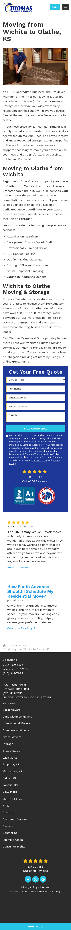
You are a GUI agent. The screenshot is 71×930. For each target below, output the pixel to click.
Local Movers (12, 710)
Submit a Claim (13, 839)
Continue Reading (19, 628)
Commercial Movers (16, 730)
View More (10, 791)
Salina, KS (9, 778)
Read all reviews (18, 567)
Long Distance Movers (17, 716)
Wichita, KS (10, 757)
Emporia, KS (11, 764)
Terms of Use (39, 460)
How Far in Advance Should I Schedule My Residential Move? (30, 591)
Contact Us (10, 833)
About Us (9, 812)
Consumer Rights (14, 846)
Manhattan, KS (12, 771)
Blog (6, 805)
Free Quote (35, 926)
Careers (8, 826)
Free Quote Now (35, 428)
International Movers (17, 723)
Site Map (45, 887)
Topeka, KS (10, 785)
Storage (8, 744)
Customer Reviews (15, 819)
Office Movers (12, 737)
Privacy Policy (29, 887)
